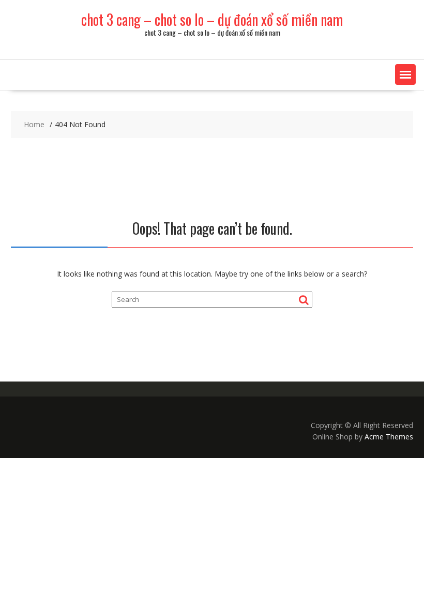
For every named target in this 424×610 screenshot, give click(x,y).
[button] (405, 74)
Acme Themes (389, 436)
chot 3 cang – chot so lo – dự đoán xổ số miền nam (212, 19)
